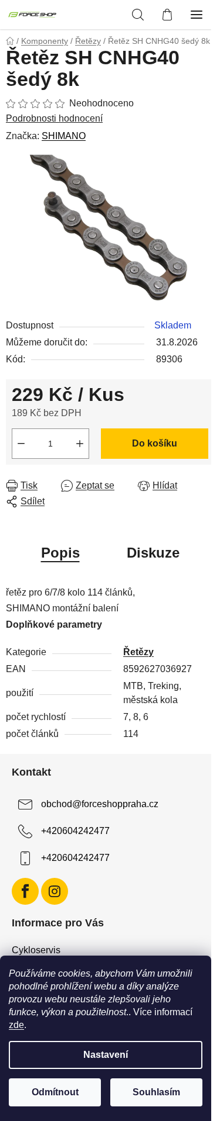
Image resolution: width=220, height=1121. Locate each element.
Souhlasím (156, 1092)
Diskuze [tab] (153, 552)
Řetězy (138, 652)
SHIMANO (64, 136)
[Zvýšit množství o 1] (80, 443)
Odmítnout (55, 1092)
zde (16, 1025)
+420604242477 (75, 831)
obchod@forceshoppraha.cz (99, 804)
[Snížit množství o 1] (21, 443)
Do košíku (154, 443)
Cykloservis (36, 950)
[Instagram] (54, 891)
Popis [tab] (60, 552)
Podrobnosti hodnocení (54, 118)
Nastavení (105, 1055)
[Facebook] (25, 891)
